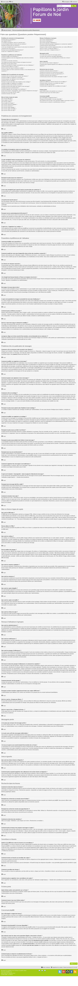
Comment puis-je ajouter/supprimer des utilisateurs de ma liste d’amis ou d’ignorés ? (56, 65)
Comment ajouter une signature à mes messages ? (13, 79)
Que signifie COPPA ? (6, 41)
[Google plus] (63, 971)
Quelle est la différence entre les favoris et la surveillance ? (53, 81)
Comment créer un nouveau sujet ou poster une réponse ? (14, 76)
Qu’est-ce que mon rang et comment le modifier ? (12, 68)
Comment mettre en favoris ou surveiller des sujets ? (52, 83)
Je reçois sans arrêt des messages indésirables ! (51, 56)
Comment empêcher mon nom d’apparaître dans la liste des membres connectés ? (17, 58)
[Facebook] (71, 971)
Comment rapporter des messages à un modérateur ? (13, 89)
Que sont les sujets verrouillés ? (8, 108)
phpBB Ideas (4, 928)
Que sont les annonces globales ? (9, 104)
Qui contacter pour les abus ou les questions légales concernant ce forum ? (57, 100)
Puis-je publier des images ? (7, 103)
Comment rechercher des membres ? (48, 75)
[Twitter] (60, 971)
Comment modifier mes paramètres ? (10, 56)
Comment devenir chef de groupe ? (48, 45)
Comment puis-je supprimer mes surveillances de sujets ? (53, 86)
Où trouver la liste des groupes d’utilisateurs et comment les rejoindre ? (56, 44)
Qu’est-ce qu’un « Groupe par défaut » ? (49, 48)
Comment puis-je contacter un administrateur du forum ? (53, 102)
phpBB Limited (43, 915)
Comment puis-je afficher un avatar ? (9, 66)
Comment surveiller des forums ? (47, 84)
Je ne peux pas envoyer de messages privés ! (50, 54)
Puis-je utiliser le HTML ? (7, 100)
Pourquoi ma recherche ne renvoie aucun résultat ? (51, 72)
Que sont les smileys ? (6, 101)
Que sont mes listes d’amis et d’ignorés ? (49, 62)
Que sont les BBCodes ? (7, 98)
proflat (4, 973)
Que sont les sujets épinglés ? (8, 107)
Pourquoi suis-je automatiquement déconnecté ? (12, 49)
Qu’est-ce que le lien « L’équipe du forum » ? (50, 49)
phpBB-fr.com (9, 971)
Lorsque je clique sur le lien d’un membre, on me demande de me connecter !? (18, 70)
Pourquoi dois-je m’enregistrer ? (8, 39)
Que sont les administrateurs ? (47, 39)
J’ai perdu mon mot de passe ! (8, 48)
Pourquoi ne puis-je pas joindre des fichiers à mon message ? (15, 86)
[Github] (67, 971)
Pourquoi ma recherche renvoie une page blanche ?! (52, 73)
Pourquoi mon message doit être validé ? (10, 92)
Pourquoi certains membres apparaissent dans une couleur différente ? (56, 47)
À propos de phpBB (66, 917)
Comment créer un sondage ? (8, 80)
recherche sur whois (27, 939)
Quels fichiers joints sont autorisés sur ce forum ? (51, 91)
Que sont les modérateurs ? (46, 41)
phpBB (48, 292)
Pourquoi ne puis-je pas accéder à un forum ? (11, 84)
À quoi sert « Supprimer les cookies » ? (10, 51)
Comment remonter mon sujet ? (8, 93)
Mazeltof (11, 973)
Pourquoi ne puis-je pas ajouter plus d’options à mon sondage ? (16, 81)
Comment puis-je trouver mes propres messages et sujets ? (54, 76)
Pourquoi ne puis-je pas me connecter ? (10, 45)
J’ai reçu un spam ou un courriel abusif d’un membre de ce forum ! (55, 57)
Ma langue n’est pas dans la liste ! (9, 63)
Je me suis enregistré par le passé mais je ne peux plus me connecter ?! (18, 47)
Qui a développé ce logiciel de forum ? (48, 97)
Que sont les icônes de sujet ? (8, 110)
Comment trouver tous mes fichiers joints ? (50, 92)
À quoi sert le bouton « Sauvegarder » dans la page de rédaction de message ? (19, 90)
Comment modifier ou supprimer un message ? (12, 77)
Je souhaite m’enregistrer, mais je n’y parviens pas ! (13, 42)
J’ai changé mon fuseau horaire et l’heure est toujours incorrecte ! (16, 62)
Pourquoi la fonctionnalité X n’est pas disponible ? (51, 99)
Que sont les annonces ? (7, 105)
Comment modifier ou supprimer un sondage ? (12, 83)
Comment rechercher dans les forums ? (49, 70)
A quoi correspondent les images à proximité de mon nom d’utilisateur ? (17, 65)
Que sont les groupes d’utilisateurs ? (48, 42)
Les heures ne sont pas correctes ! (9, 60)
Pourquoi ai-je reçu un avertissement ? (10, 87)
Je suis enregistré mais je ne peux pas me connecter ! (13, 44)
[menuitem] (11, 2)
